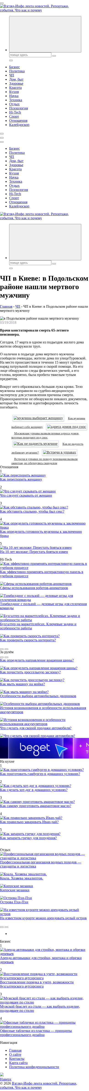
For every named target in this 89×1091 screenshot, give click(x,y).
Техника (15, 100)
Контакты (16, 1059)
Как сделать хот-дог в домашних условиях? (34, 790)
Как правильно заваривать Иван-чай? (29, 822)
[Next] (6, 649)
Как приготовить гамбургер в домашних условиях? (40, 774)
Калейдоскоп (19, 125)
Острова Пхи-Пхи (14, 902)
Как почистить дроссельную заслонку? (30, 672)
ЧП (11, 75)
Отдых (14, 104)
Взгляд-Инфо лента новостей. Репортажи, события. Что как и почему (38, 1085)
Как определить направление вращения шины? (37, 660)
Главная (15, 1050)
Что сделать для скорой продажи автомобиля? (35, 728)
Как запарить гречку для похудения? (28, 838)
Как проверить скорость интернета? (28, 640)
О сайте (15, 1054)
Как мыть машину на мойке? (22, 684)
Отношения (18, 120)
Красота (15, 88)
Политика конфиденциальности (34, 1067)
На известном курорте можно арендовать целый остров (43, 918)
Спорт (14, 116)
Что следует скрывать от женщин (26, 495)
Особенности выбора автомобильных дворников (38, 696)
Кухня (14, 92)
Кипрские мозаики (14, 890)
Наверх (5, 1079)
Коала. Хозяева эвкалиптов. (21, 878)
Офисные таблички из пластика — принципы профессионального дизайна (36, 1033)
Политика (17, 71)
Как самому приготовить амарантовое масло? (35, 806)
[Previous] (2, 649)
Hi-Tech (15, 112)
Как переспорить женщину (21, 479)
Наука (13, 96)
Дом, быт (16, 79)
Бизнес (14, 67)
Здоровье (16, 83)
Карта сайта (18, 1063)
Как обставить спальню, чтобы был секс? (32, 511)
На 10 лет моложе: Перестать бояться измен (34, 552)
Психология (18, 108)
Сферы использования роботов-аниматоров (34, 588)
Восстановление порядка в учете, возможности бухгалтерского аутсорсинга (37, 984)
